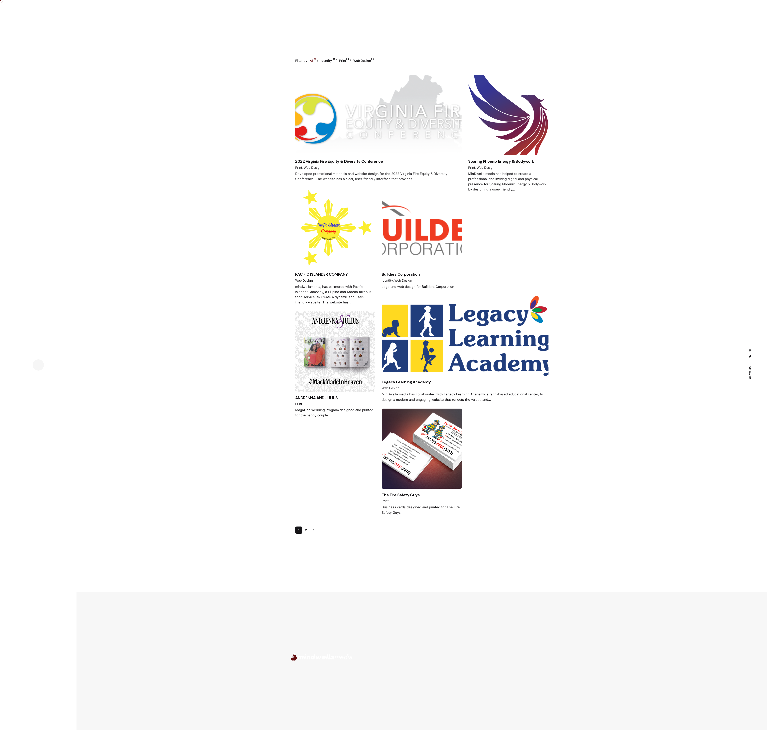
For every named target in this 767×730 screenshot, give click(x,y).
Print (298, 168)
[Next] (313, 530)
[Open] (312, 90)
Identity (387, 280)
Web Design (312, 168)
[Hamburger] (38, 365)
